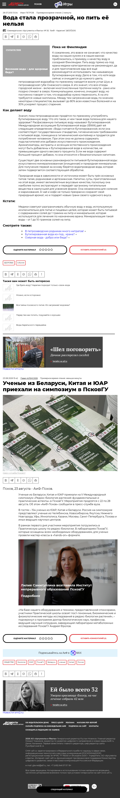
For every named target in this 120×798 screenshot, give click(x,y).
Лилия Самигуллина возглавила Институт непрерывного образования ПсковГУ (56, 587)
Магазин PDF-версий (87, 723)
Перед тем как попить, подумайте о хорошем (38, 315)
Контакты (93, 726)
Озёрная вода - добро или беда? (46, 237)
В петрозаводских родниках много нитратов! (54, 231)
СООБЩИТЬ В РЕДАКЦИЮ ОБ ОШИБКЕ (42, 730)
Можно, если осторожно (28, 295)
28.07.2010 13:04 (10, 13)
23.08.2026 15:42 (10, 378)
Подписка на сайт (77, 726)
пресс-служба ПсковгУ (14, 473)
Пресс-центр (57, 723)
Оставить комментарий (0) (93, 250)
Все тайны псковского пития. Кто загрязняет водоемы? (43, 305)
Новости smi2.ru (13, 368)
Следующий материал (62, 790)
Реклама (70, 723)
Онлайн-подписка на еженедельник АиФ (45, 726)
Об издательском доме (37, 723)
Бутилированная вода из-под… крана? (50, 234)
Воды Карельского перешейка (31, 325)
